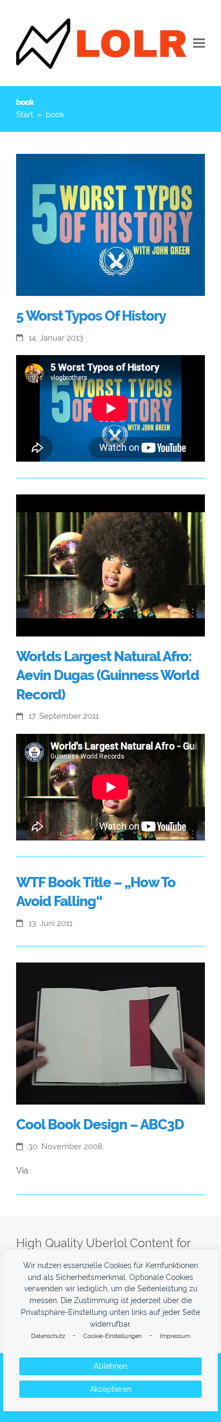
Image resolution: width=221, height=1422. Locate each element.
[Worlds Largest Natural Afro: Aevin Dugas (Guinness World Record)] (110, 565)
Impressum (175, 1336)
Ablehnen (110, 1366)
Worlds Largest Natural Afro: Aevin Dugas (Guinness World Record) (107, 675)
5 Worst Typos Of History (91, 316)
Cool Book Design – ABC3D (100, 1124)
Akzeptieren (110, 1389)
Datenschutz (48, 1336)
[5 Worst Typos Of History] (110, 224)
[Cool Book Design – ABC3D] (110, 1033)
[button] (199, 43)
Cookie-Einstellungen (112, 1336)
